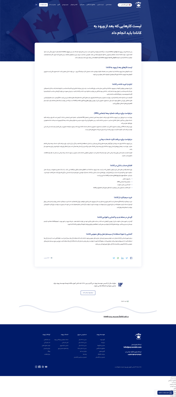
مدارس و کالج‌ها (101, 346)
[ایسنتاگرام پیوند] (36, 368)
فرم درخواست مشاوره (164, 393)
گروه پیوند (102, 340)
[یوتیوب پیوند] (46, 368)
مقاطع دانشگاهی (91, 5)
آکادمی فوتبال (73, 5)
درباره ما (103, 343)
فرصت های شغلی (46, 346)
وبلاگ (49, 351)
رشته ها (85, 354)
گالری (58, 5)
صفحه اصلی (109, 5)
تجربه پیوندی (65, 5)
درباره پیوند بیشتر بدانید (88, 293)
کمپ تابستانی (65, 343)
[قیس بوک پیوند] (39, 368)
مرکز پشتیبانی (47, 348)
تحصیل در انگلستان (100, 357)
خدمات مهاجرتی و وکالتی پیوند (61, 340)
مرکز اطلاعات (47, 354)
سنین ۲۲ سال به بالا (82, 348)
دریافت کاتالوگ (101, 354)
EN (36, 5)
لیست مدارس (100, 5)
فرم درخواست (43, 5)
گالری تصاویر (102, 351)
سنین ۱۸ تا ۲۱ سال (83, 346)
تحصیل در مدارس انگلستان (80, 357)
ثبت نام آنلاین (47, 340)
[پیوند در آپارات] (43, 368)
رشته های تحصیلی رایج (63, 348)
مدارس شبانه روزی (64, 346)
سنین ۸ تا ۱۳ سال (83, 340)
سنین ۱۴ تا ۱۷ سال (83, 343)
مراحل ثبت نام (52, 5)
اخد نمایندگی (47, 343)
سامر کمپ (82, 5)
